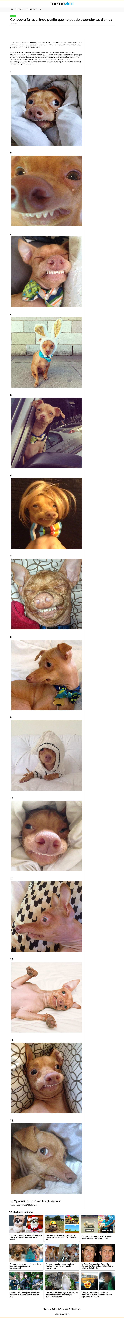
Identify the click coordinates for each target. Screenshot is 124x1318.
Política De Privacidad (60, 1309)
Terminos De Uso (74, 1309)
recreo (62, 3)
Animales (13, 16)
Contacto (47, 1309)
